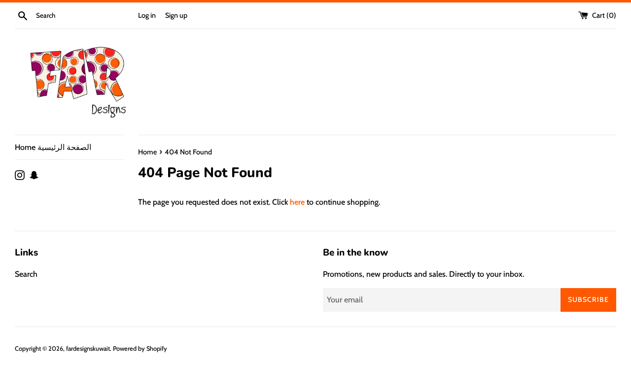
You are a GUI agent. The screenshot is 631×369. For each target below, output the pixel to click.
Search (26, 274)
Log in (147, 15)
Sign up (176, 15)
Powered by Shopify (140, 348)
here (297, 202)
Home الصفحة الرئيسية (53, 147)
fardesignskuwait (88, 348)
